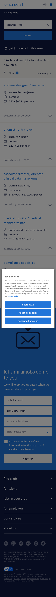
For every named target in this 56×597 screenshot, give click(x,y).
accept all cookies (28, 320)
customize (28, 304)
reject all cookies (28, 312)
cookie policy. (13, 296)
